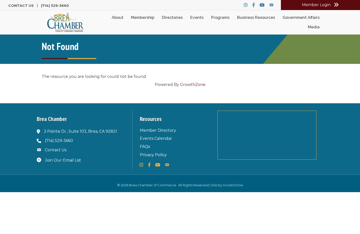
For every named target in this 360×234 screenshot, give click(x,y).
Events (197, 17)
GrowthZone (192, 84)
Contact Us (21, 5)
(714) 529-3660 (55, 5)
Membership (142, 17)
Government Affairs (301, 17)
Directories (172, 17)
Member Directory (158, 130)
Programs (220, 17)
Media (314, 27)
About (117, 17)
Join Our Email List (63, 160)
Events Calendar (156, 138)
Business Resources (256, 17)
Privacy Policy (153, 154)
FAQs (145, 146)
